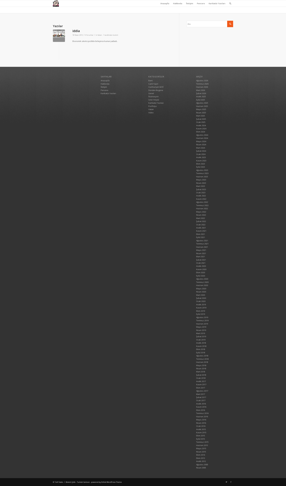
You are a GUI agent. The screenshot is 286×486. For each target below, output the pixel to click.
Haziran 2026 (202, 87)
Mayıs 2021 (201, 250)
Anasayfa (164, 3)
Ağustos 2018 (202, 355)
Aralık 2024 (201, 125)
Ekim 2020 (200, 272)
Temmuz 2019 (202, 320)
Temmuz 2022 (202, 205)
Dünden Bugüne (155, 90)
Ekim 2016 (200, 410)
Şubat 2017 (201, 397)
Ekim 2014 (200, 454)
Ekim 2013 (200, 458)
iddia (76, 31)
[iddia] (59, 36)
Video (151, 112)
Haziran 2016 (202, 416)
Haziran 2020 (202, 285)
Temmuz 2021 (202, 243)
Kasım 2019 (201, 307)
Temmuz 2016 (202, 413)
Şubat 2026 (201, 93)
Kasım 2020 (201, 269)
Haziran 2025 (202, 106)
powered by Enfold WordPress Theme (106, 482)
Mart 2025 (200, 115)
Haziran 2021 (202, 247)
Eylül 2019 (200, 314)
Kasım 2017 (201, 384)
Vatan (100, 35)
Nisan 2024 (201, 144)
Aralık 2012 (201, 461)
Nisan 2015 (201, 451)
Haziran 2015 (202, 445)
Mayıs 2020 (201, 288)
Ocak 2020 (200, 301)
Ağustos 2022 (202, 202)
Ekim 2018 (200, 349)
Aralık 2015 (201, 429)
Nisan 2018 (201, 368)
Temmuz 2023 (202, 173)
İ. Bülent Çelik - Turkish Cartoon (77, 482)
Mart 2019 (200, 333)
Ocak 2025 (200, 122)
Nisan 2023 (201, 183)
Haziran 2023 (202, 176)
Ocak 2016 (200, 426)
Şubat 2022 (201, 221)
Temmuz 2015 (202, 442)
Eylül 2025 (200, 99)
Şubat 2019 (201, 336)
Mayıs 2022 (201, 211)
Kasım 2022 (201, 199)
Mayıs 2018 (201, 365)
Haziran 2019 (202, 323)
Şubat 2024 (201, 151)
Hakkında (177, 3)
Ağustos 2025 (202, 103)
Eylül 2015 (200, 439)
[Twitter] (226, 482)
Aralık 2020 (201, 266)
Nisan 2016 (201, 423)
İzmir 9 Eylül (153, 99)
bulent (115, 35)
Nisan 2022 (201, 215)
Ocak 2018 (200, 378)
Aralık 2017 (201, 381)
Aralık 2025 (201, 96)
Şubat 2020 (201, 298)
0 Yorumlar (89, 35)
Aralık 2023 (201, 157)
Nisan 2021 (201, 253)
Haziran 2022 (202, 208)
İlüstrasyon (153, 96)
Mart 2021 (200, 256)
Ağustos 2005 (202, 464)
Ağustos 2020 (202, 279)
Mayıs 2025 (201, 109)
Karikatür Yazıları (217, 3)
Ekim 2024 (200, 131)
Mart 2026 (200, 90)
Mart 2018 (200, 371)
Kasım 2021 (201, 231)
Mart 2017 (200, 394)
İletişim (189, 3)
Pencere (201, 3)
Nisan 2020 (201, 291)
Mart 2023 (200, 186)
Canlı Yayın (153, 83)
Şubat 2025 (201, 119)
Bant (150, 80)
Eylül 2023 (200, 167)
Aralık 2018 (201, 342)
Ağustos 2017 (202, 391)
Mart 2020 (200, 295)
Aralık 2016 (201, 403)
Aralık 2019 (201, 304)
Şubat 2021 (201, 259)
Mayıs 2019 (201, 327)
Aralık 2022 (201, 195)
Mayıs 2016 (201, 419)
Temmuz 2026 (202, 83)
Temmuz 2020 (202, 282)
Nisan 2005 (201, 467)
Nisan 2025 (201, 112)
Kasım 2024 (201, 128)
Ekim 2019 (200, 311)
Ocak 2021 (200, 263)
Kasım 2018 (201, 346)
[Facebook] (231, 482)
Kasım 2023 (201, 160)
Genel (151, 93)
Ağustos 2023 (202, 170)
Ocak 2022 (200, 224)
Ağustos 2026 (202, 80)
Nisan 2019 (201, 330)
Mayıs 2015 (201, 448)
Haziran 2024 (202, 138)
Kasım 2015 (201, 432)
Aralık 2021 (201, 227)
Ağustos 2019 (202, 317)
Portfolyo (152, 106)
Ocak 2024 (200, 154)
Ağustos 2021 (202, 240)
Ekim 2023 (200, 163)
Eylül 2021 (200, 237)
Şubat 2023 (201, 189)
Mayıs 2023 (201, 179)
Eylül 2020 (200, 275)
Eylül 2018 (200, 352)
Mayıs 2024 (201, 141)
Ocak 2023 (200, 192)
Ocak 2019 (200, 339)
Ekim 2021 (200, 234)
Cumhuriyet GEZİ (156, 87)
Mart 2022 (200, 218)
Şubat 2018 (201, 375)
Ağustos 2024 (202, 135)
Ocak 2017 (200, 400)
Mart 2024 (200, 147)
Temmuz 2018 (202, 359)
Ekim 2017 (200, 387)
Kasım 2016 (201, 406)
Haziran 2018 (202, 362)
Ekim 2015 (200, 435)
